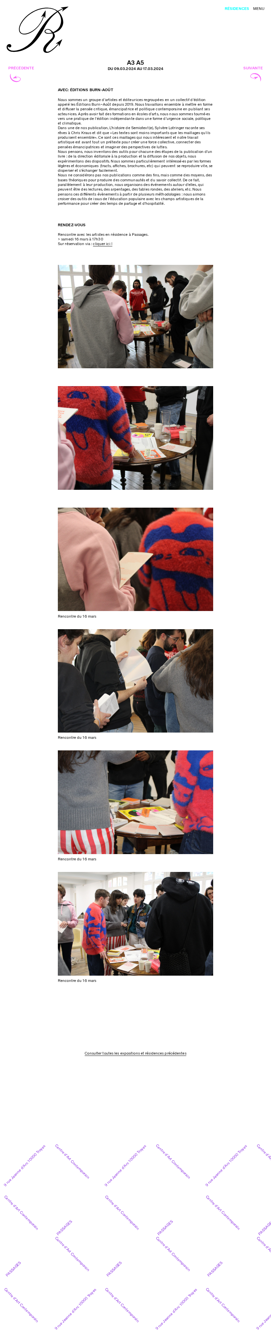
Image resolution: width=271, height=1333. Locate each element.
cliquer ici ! (102, 244)
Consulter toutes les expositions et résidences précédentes (135, 1053)
